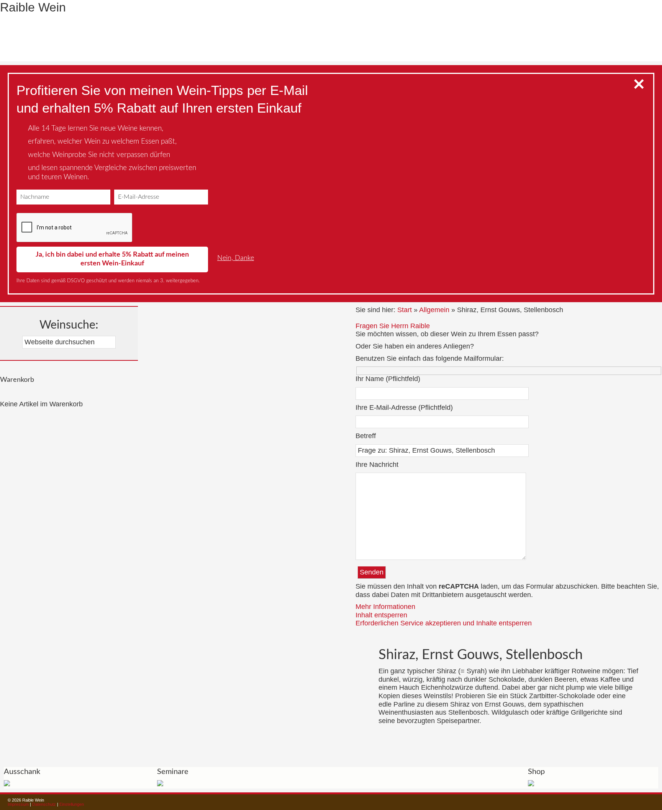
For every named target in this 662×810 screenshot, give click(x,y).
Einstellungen (71, 804)
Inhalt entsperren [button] (381, 615)
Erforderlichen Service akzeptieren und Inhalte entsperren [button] (444, 623)
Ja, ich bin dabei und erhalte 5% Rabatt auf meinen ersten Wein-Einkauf (112, 259)
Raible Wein (33, 7)
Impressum (18, 804)
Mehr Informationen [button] (385, 606)
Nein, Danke (235, 258)
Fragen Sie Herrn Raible (393, 326)
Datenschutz (44, 804)
